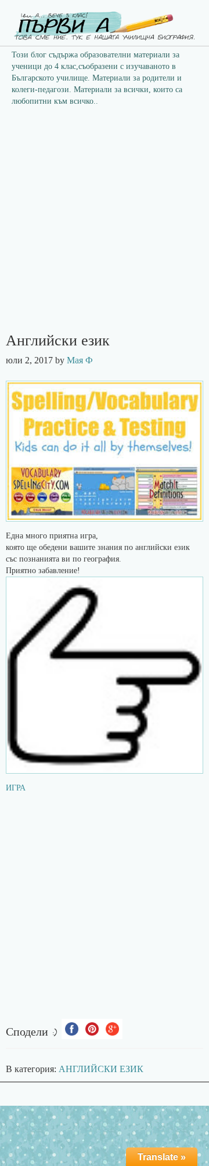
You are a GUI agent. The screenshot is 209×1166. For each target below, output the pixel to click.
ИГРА (16, 788)
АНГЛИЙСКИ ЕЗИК (101, 1069)
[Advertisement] (104, 223)
